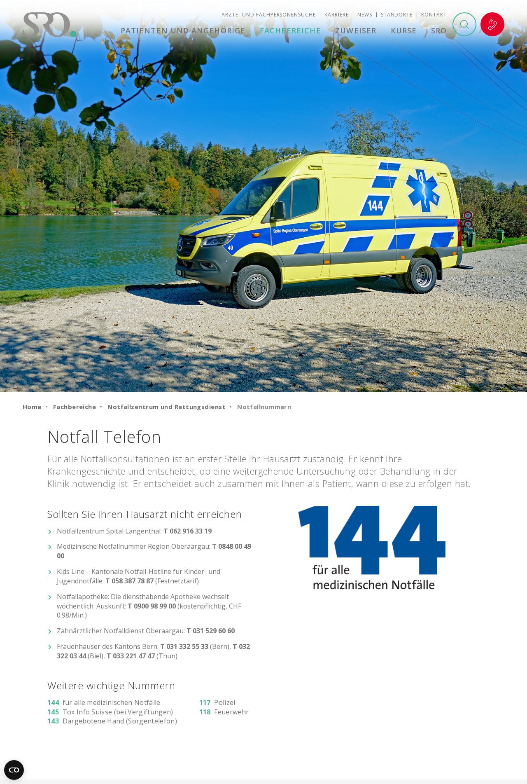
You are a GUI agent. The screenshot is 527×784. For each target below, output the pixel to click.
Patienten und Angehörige (183, 30)
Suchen (464, 24)
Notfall (492, 24)
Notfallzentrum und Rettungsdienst (166, 407)
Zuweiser (355, 30)
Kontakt (434, 14)
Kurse (404, 30)
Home (32, 407)
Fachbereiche (290, 30)
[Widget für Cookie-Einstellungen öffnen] (14, 770)
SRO (439, 30)
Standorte (397, 14)
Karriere (336, 14)
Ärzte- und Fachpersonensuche (269, 14)
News (364, 14)
